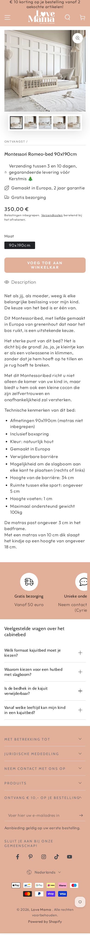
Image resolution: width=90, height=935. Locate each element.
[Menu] (7, 17)
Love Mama (41, 909)
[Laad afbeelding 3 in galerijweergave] (45, 122)
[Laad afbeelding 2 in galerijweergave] (30, 122)
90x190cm (19, 245)
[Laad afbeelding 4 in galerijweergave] (59, 122)
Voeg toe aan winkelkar (45, 265)
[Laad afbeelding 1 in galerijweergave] (16, 122)
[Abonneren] (82, 815)
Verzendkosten (52, 215)
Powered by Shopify (45, 921)
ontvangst (14, 141)
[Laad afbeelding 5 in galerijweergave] (74, 122)
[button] (67, 17)
